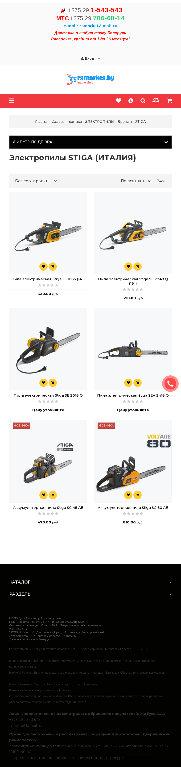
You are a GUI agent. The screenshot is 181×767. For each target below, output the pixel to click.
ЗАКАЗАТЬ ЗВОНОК (172, 383)
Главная (42, 122)
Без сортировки (32, 181)
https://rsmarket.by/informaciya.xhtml (32, 678)
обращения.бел (140, 757)
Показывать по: (136, 181)
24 (159, 181)
